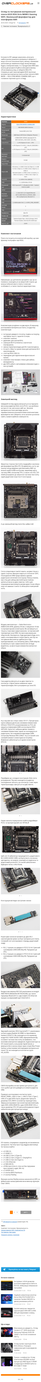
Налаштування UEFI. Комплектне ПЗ (13, 1230)
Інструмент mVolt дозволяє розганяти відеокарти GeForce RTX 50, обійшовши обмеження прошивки (25, 1284)
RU (22, 1379)
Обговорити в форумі (10, 1222)
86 (26, 1368)
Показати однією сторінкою (10, 1235)
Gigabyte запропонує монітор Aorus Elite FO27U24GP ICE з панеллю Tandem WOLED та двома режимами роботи (25, 1298)
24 (29, 1315)
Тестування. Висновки (8, 1232)
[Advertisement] (20, 42)
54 (30, 1290)
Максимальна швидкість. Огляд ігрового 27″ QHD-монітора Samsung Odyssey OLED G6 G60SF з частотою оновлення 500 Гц (26, 1332)
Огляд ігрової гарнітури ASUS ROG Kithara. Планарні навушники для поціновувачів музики (25, 1347)
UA (19, 1379)
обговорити (22, 23)
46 (26, 1339)
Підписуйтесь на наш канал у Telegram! (22, 1269)
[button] (38, 593)
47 (30, 1304)
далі (25, 1212)
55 (26, 1353)
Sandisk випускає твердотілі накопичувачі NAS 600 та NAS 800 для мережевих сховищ (25, 1310)
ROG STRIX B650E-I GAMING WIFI (26, 124)
